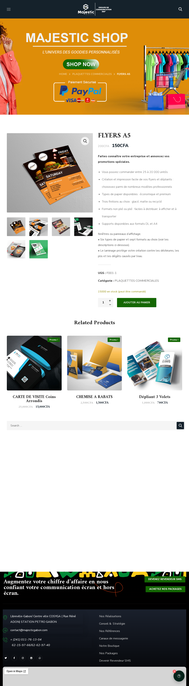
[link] (31, 658)
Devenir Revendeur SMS (115, 661)
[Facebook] (14, 658)
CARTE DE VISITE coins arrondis (34, 399)
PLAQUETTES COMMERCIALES (92, 74)
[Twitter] (6, 658)
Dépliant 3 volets (154, 397)
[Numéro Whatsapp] (40, 658)
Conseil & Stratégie (112, 624)
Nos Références (110, 631)
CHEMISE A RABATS (94, 397)
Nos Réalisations (110, 616)
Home (63, 74)
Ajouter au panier (136, 302)
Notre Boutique (109, 646)
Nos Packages (108, 653)
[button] (180, 9)
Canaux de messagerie (113, 638)
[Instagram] (23, 658)
